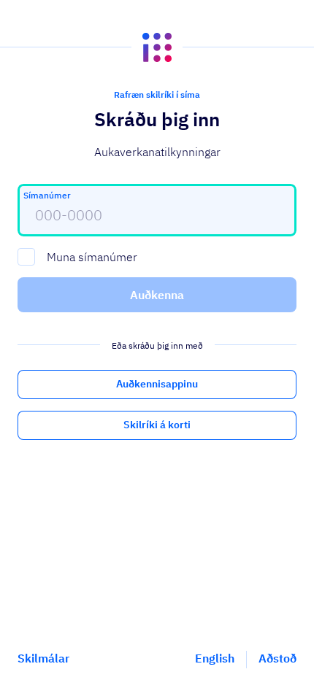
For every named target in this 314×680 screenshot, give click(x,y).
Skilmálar (43, 658)
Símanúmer (47, 195)
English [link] (214, 658)
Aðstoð (277, 658)
